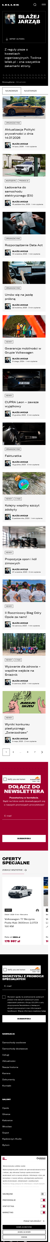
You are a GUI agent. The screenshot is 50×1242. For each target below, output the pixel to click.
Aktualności (9, 1061)
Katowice (7, 1120)
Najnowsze (11, 91)
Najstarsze (30, 91)
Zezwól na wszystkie (24, 1227)
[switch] (43, 1200)
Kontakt (6, 1086)
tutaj (43, 1011)
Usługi (5, 1055)
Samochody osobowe (14, 1042)
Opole (5, 1108)
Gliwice (6, 1114)
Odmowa (24, 1237)
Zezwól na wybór (24, 1232)
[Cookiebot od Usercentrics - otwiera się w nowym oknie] (35, 1158)
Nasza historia (10, 1067)
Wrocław (7, 1126)
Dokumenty (8, 1079)
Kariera (6, 1073)
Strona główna (8, 82)
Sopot (5, 1133)
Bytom (5, 1145)
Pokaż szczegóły (32, 1221)
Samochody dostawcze (15, 1049)
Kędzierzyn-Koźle (12, 1139)
